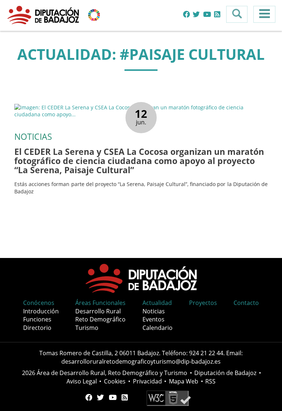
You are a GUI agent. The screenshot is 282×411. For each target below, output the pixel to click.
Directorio (37, 328)
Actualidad (157, 303)
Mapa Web (183, 381)
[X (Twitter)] (196, 14)
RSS (210, 381)
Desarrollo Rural (98, 311)
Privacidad (147, 381)
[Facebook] (186, 14)
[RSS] (217, 14)
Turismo (86, 328)
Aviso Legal (81, 381)
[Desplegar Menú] (264, 14)
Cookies (115, 381)
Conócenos (38, 303)
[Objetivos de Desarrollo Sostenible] (94, 14)
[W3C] (169, 397)
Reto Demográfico (100, 319)
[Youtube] (207, 14)
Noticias (153, 311)
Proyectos (203, 303)
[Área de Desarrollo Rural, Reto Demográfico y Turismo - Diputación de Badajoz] (44, 14)
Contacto (246, 303)
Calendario (157, 328)
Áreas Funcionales (100, 303)
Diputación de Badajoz (225, 373)
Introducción (41, 311)
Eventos (153, 319)
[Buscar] (236, 14)
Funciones (37, 319)
